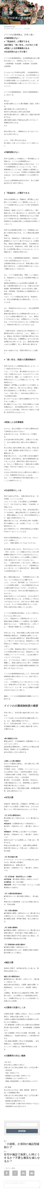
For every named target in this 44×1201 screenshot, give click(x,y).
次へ (5, 1151)
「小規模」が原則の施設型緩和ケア (21, 1145)
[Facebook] (6, 1173)
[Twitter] (15, 1173)
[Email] (31, 1173)
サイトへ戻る (11, 2)
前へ (5, 1141)
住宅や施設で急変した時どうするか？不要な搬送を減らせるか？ (22, 1158)
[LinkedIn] (23, 1173)
